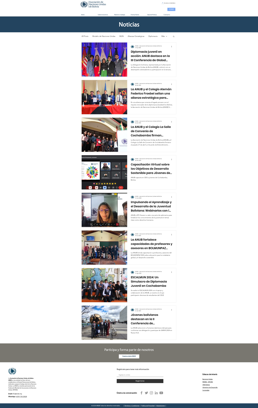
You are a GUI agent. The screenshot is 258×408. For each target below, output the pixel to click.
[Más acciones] (172, 46)
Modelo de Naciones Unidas (103, 36)
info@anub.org (17, 394)
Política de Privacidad (148, 406)
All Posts (85, 36)
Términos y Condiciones (131, 406)
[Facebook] (141, 393)
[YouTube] (161, 393)
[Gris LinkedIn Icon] (156, 393)
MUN (121, 36)
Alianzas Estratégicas (136, 36)
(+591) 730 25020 (21, 397)
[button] (174, 37)
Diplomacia (152, 36)
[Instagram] (151, 393)
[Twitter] (146, 393)
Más (163, 36)
